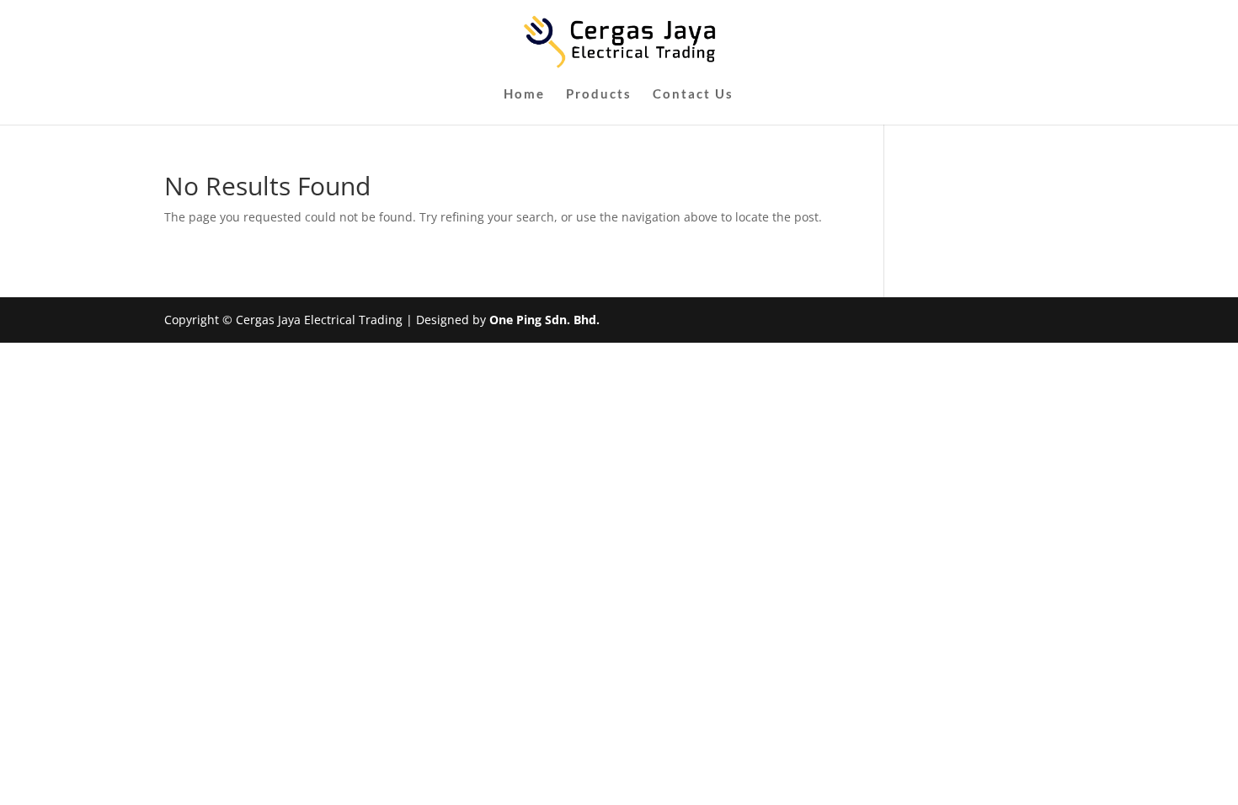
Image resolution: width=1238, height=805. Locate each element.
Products (599, 94)
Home (524, 94)
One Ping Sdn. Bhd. (544, 320)
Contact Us (693, 94)
